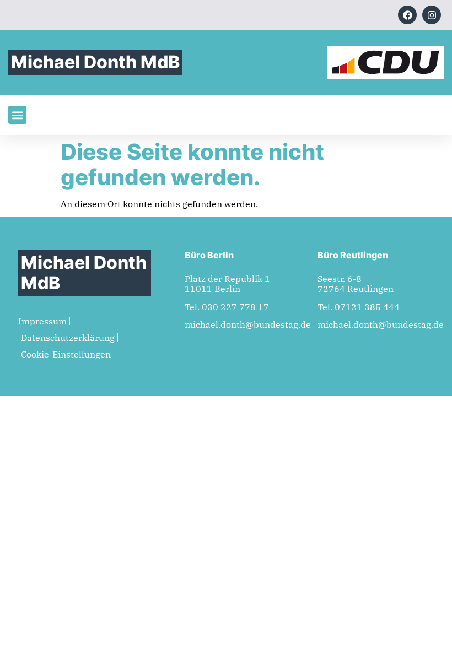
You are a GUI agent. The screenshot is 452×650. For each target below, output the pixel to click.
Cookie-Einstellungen (66, 354)
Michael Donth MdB (95, 62)
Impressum (42, 321)
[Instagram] (431, 15)
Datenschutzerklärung (68, 337)
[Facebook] (407, 15)
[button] (17, 115)
